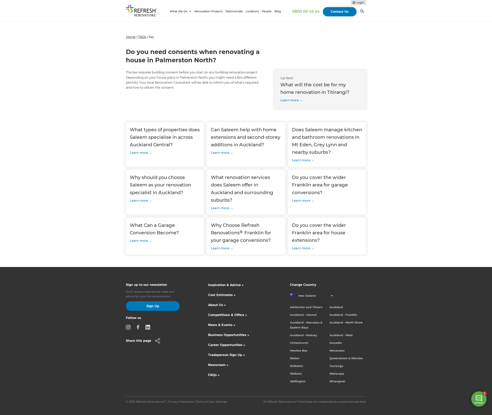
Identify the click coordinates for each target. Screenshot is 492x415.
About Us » (217, 305)
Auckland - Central (303, 315)
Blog (277, 11)
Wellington (298, 381)
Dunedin (335, 343)
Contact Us (340, 11)
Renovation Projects (208, 11)
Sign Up (152, 306)
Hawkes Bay (298, 350)
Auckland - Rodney (303, 335)
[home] (143, 11)
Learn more (289, 100)
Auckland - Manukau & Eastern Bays (306, 325)
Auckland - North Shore (346, 322)
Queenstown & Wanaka (346, 358)
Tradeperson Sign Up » (226, 355)
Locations (252, 11)
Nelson (295, 358)
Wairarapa (336, 373)
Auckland (336, 307)
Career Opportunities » (226, 345)
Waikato (296, 373)
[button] (180, 11)
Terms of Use (204, 401)
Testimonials (234, 11)
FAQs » (213, 375)
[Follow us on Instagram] (129, 327)
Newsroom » (218, 365)
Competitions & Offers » (227, 315)
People (267, 11)
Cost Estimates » (221, 295)
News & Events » (221, 325)
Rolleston (296, 366)
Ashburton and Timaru (306, 307)
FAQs (142, 37)
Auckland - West (341, 335)
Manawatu (337, 350)
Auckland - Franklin (343, 315)
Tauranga (336, 366)
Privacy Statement (181, 401)
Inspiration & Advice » (226, 285)
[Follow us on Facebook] (139, 327)
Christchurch (299, 343)
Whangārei (337, 381)
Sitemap (221, 401)
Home (130, 37)
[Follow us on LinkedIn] (148, 327)
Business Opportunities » (228, 335)
